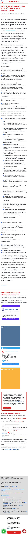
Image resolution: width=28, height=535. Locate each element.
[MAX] (3, 309)
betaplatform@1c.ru (10, 30)
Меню (25, 0)
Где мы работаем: (5, 495)
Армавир (14, 508)
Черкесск (20, 505)
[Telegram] (3, 352)
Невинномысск (16, 500)
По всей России (6, 497)
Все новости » (4, 285)
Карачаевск (5, 506)
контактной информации (17, 401)
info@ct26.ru (6, 486)
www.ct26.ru (14, 486)
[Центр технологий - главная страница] (2, 1)
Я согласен (14, 532)
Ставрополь (22, 500)
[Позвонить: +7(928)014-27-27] (4, 531)
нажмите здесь (10, 528)
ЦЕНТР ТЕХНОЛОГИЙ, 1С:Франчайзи (12, 309)
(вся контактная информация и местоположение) (12, 492)
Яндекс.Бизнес (8, 449)
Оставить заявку (7, 408)
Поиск (21, 0)
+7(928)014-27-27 (14, 1)
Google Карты (16, 449)
